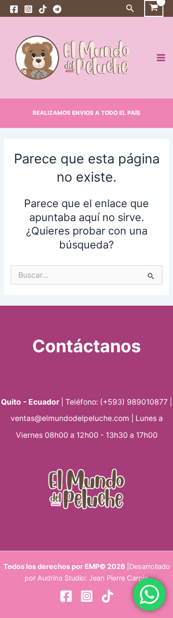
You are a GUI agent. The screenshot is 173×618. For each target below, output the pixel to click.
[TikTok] (42, 9)
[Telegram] (57, 9)
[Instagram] (28, 9)
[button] (130, 8)
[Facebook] (14, 9)
